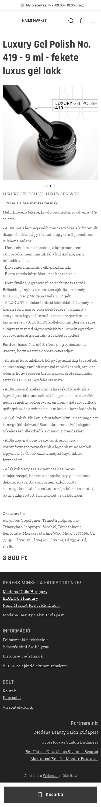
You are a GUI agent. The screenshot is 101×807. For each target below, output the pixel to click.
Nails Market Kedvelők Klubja (31, 605)
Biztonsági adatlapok (23, 656)
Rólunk (9, 690)
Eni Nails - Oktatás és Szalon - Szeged (61, 751)
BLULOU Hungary (20, 598)
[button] (71, 20)
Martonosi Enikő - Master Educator (64, 758)
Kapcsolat (12, 697)
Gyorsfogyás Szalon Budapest (69, 742)
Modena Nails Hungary (25, 591)
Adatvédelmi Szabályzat (26, 646)
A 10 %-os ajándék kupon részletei (35, 665)
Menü (93, 20)
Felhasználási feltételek (25, 639)
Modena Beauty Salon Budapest (33, 614)
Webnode (50, 775)
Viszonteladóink (18, 707)
